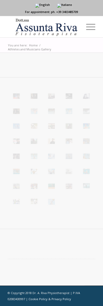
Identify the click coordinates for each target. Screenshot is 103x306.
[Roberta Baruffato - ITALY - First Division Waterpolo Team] (86, 186)
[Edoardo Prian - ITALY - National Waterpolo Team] (51, 156)
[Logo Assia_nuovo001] (43, 26)
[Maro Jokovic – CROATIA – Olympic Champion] (86, 156)
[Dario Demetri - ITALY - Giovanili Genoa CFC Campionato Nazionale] (34, 141)
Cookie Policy (38, 299)
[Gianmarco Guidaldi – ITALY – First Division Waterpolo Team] (51, 171)
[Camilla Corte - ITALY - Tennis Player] (51, 186)
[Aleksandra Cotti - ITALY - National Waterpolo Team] (51, 202)
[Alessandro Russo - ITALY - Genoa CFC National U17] (16, 141)
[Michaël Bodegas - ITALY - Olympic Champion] (34, 156)
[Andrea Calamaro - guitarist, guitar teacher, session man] (69, 96)
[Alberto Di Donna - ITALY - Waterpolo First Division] (51, 111)
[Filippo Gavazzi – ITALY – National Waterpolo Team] (34, 171)
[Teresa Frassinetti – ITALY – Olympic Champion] (86, 171)
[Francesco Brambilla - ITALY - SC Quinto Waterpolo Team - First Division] (69, 111)
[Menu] (88, 26)
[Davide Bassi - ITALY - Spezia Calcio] (51, 126)
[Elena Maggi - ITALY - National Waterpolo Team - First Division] (16, 126)
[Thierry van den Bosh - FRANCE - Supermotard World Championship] (16, 186)
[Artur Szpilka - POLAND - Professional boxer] (69, 141)
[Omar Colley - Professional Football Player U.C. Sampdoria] (16, 96)
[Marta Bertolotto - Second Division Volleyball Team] (34, 186)
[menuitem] (88, 26)
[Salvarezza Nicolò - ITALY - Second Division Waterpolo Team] (69, 156)
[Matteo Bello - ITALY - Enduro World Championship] (34, 201)
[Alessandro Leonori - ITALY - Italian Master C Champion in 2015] (86, 111)
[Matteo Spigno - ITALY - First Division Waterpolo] (86, 126)
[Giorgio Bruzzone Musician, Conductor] (34, 96)
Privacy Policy (61, 299)
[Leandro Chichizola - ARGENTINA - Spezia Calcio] (16, 201)
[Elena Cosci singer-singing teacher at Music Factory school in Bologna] (86, 96)
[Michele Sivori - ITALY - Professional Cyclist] (34, 126)
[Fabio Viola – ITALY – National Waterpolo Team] (16, 171)
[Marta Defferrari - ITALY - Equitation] (69, 126)
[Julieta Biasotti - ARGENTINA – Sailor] (69, 171)
